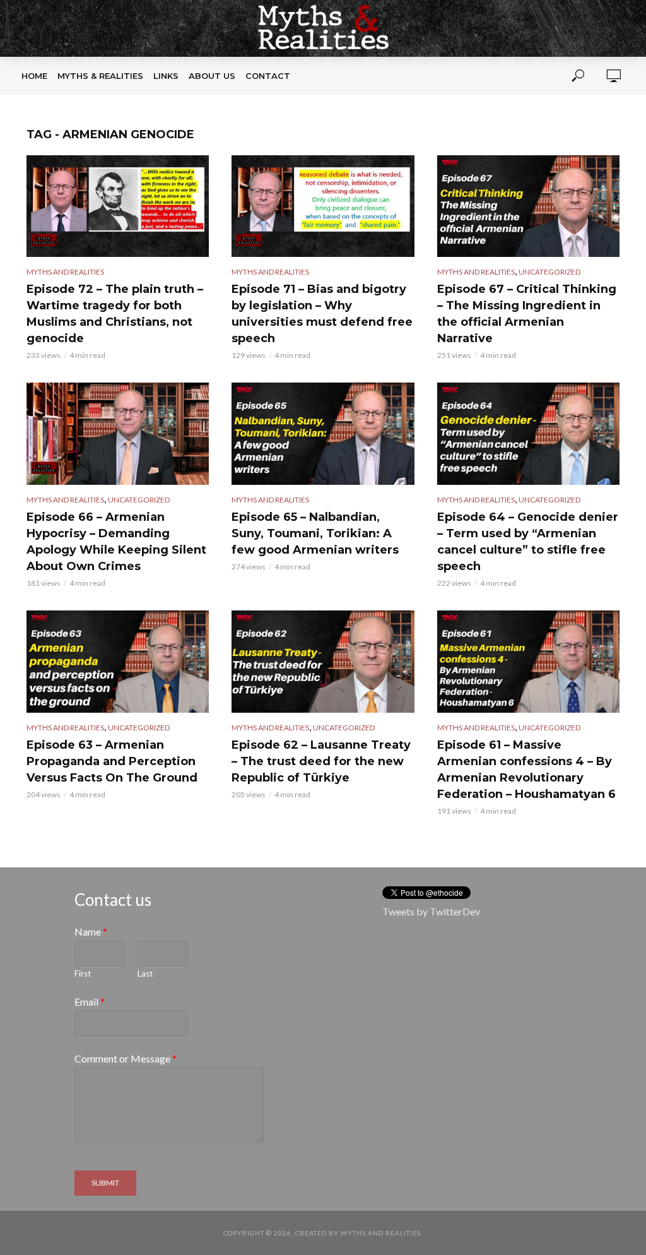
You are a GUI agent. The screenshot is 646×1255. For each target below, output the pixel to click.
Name (90, 931)
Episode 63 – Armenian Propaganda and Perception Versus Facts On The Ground (111, 761)
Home (34, 76)
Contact (267, 76)
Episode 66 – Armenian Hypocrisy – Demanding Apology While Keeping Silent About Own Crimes (116, 541)
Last (145, 973)
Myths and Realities (65, 272)
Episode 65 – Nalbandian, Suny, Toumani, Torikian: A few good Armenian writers (315, 533)
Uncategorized (549, 272)
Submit (105, 1182)
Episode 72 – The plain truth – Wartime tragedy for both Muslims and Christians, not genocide (114, 313)
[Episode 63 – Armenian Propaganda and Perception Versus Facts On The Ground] (117, 661)
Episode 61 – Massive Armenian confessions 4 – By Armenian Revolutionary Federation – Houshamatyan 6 (526, 769)
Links (166, 76)
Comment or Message (125, 1058)
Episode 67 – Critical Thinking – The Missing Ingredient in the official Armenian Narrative (526, 313)
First (82, 973)
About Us (212, 76)
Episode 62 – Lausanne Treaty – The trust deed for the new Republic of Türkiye (321, 761)
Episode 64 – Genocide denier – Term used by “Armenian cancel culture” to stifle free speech (527, 541)
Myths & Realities (100, 76)
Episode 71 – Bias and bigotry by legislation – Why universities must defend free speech (322, 313)
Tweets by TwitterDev (431, 911)
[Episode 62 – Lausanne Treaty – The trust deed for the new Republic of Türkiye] (323, 661)
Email (89, 1002)
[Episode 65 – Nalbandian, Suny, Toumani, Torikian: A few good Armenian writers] (323, 434)
